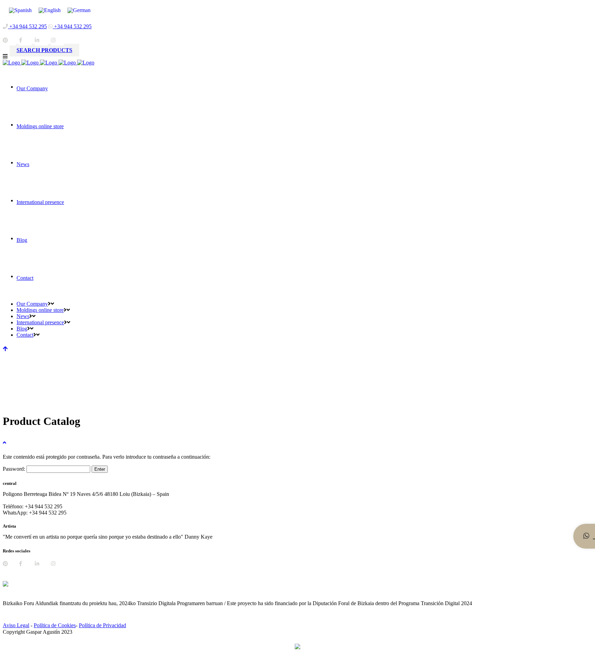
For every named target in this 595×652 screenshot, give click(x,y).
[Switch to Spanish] (20, 10)
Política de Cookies (55, 625)
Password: (15, 469)
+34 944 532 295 (27, 26)
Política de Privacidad (102, 625)
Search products (44, 50)
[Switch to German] (79, 10)
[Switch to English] (49, 10)
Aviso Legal (16, 625)
